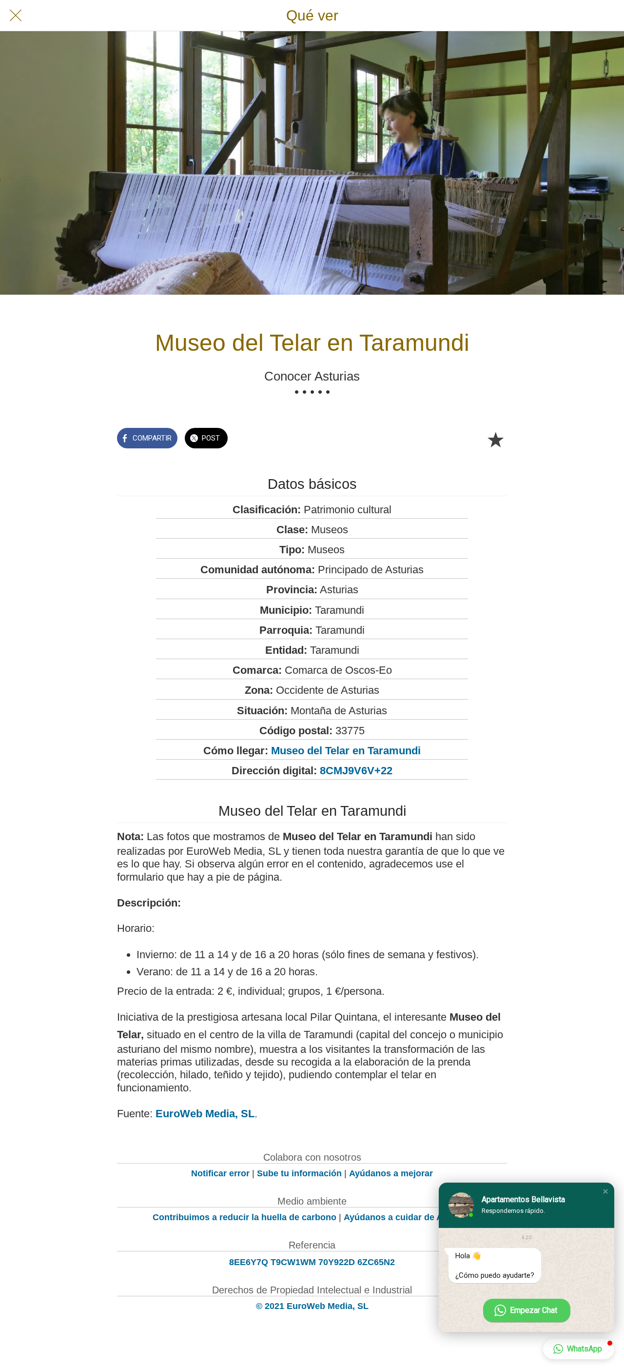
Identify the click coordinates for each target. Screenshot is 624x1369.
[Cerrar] (15, 15)
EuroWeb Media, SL (205, 1113)
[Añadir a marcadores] (495, 439)
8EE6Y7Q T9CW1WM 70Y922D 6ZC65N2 (312, 1262)
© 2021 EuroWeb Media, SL (312, 1306)
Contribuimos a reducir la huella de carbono (244, 1217)
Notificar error (220, 1173)
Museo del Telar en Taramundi (346, 751)
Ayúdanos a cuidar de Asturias (407, 1217)
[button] (605, 1191)
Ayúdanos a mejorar (391, 1173)
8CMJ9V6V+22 (356, 771)
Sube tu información (299, 1173)
